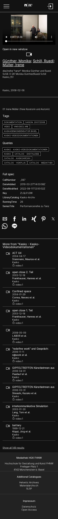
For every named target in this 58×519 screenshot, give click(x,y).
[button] (6, 6)
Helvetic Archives (29, 482)
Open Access (29, 509)
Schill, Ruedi (43, 61)
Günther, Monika (17, 61)
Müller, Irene (13, 65)
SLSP (29, 488)
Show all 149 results (13, 447)
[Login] (50, 9)
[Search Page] (28, 5)
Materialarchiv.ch (29, 485)
